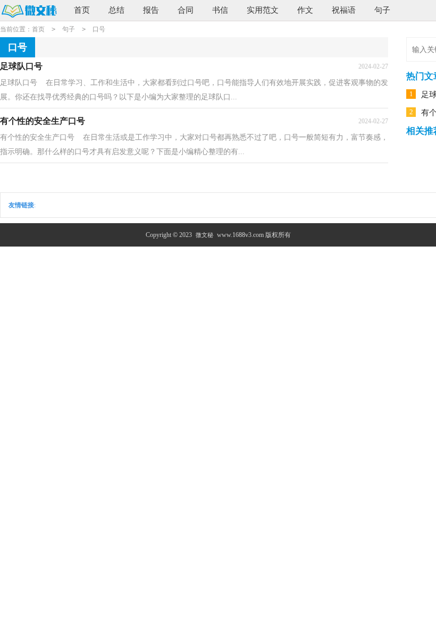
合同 (186, 10)
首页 (82, 10)
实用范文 (263, 10)
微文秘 (204, 235)
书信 (220, 10)
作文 (305, 10)
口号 (99, 29)
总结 (116, 10)
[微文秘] (28, 11)
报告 (151, 10)
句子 (382, 10)
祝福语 (344, 10)
